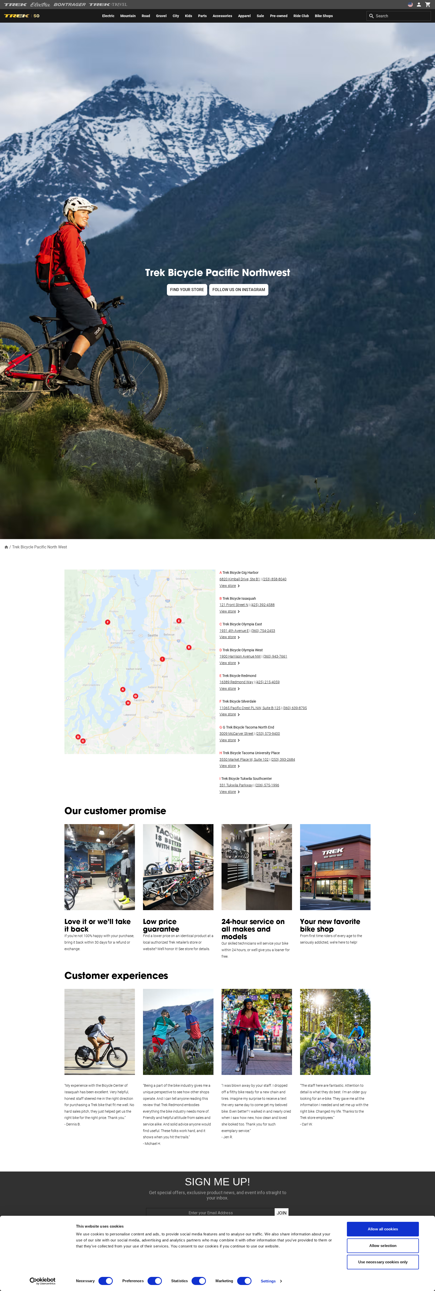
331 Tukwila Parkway (236, 785)
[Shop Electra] (40, 5)
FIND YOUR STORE (187, 289)
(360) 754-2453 (263, 631)
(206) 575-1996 (267, 785)
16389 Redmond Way (236, 682)
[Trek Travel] (108, 4)
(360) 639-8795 (295, 708)
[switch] (155, 1281)
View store (228, 586)
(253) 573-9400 (268, 734)
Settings (268, 1281)
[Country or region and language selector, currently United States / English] (410, 4)
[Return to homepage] (6, 546)
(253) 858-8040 (274, 579)
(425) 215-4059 (268, 682)
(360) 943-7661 (275, 656)
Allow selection (383, 1245)
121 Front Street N (234, 605)
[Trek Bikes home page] (15, 4)
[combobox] (399, 16)
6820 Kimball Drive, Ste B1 (240, 579)
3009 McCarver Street (236, 734)
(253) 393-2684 (283, 759)
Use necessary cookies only (383, 1262)
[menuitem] (108, 16)
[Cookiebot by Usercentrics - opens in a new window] (43, 1281)
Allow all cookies (383, 1229)
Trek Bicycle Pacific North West (39, 547)
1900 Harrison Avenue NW (240, 656)
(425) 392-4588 (262, 605)
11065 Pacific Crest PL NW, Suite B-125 (250, 708)
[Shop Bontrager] (70, 4)
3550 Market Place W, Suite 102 (244, 759)
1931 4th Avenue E (234, 631)
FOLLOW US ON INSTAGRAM (238, 289)
